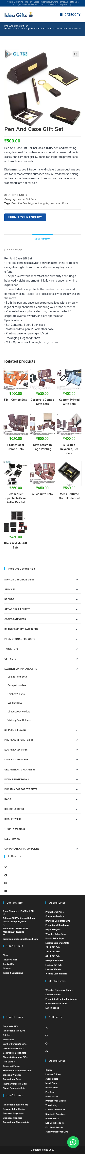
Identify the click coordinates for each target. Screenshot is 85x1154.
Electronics (12, 839)
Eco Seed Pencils (54, 1127)
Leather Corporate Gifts (20, 668)
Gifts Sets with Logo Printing (42, 447)
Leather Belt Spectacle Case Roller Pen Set (16, 498)
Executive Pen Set (21, 203)
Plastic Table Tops (54, 938)
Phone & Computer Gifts (15, 1057)
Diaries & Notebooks (13, 1048)
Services (10, 589)
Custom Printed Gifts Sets (69, 401)
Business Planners (12, 1118)
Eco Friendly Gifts (16, 749)
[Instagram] (5, 883)
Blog (5, 955)
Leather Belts (15, 702)
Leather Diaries (52, 994)
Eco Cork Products (54, 1123)
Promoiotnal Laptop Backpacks (61, 999)
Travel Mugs (52, 1105)
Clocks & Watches (16, 759)
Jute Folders (51, 1079)
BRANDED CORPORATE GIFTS (21, 629)
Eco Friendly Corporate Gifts (17, 1070)
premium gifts (40, 203)
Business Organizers (14, 1113)
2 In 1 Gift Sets (52, 947)
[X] (5, 867)
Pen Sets (49, 1092)
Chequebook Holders (19, 711)
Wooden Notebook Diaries (59, 990)
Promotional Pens (54, 912)
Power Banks (52, 1118)
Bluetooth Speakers (55, 1114)
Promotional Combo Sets (15, 447)
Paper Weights (52, 929)
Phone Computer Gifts (19, 739)
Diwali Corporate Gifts (19, 579)
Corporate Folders (54, 916)
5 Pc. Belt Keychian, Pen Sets (69, 449)
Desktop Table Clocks (14, 1109)
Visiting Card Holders (19, 720)
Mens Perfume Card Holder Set (69, 496)
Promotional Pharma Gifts (16, 1122)
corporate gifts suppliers (21, 848)
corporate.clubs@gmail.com (23, 939)
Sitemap (7, 968)
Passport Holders (17, 685)
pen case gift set (59, 203)
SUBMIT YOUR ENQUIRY (25, 217)
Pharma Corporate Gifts (20, 789)
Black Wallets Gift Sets (15, 545)
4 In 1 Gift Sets (52, 956)
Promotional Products (19, 639)
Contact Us (8, 964)
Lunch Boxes (52, 1008)
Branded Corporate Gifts (57, 921)
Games (48, 1070)
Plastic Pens (51, 1087)
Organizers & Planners (20, 769)
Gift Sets (10, 658)
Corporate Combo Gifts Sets (42, 401)
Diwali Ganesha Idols (56, 1003)
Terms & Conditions (13, 973)
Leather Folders (53, 1074)
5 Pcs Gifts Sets (42, 494)
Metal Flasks (51, 1096)
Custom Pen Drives (55, 1109)
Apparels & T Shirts (17, 609)
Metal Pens (51, 1083)
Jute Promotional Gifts (56, 1132)
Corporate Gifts (15, 619)
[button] (76, 54)
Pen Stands (9, 1061)
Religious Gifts (14, 809)
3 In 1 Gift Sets (52, 951)
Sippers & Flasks (15, 730)
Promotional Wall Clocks (15, 1104)
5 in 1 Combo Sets (15, 399)
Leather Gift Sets (26, 199)
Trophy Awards (14, 829)
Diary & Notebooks (16, 779)
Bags (7, 799)
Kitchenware (12, 819)
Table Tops (11, 649)
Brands (9, 599)
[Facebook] (5, 875)
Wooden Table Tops (55, 934)
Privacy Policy (10, 959)
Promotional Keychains (57, 925)
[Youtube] (5, 891)
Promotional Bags (12, 1079)
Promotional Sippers (55, 1101)
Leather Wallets (16, 694)
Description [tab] (42, 238)
